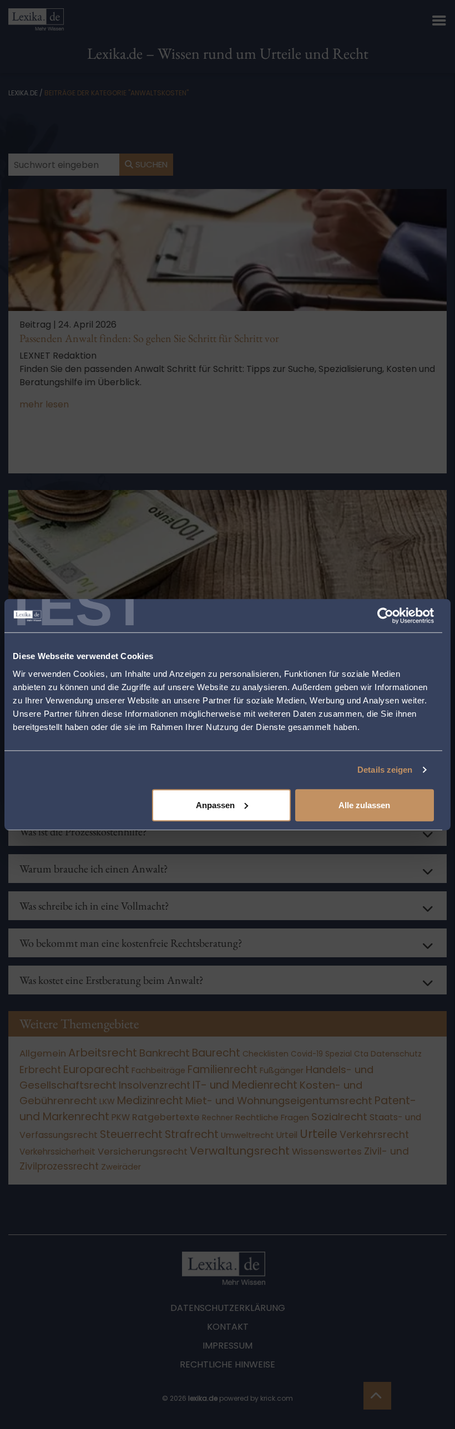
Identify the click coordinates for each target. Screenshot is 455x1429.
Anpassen (215, 804)
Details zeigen (384, 769)
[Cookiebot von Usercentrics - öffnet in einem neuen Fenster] (385, 616)
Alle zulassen (364, 804)
